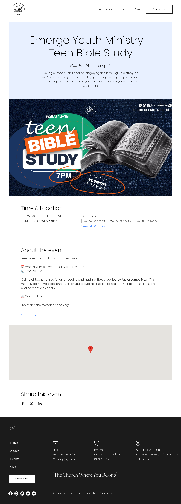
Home (14, 443)
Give (13, 467)
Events (14, 459)
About (14, 450)
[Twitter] (28, 493)
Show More (29, 315)
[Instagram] (16, 493)
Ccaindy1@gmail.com (66, 459)
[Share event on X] (31, 403)
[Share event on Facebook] (22, 403)
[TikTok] (22, 493)
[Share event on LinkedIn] (40, 403)
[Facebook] (10, 493)
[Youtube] (34, 493)
